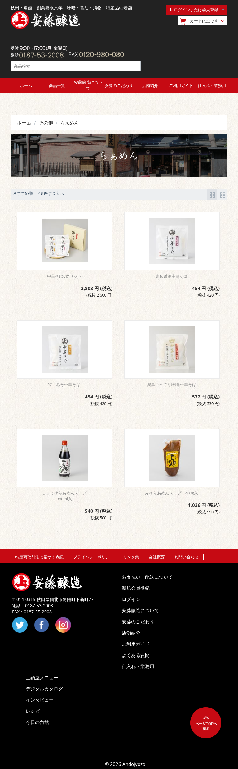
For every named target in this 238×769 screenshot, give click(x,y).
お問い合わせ (186, 557)
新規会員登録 (136, 588)
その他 (45, 122)
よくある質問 (136, 655)
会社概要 (157, 557)
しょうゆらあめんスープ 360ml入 (66, 496)
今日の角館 (37, 722)
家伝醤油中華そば (172, 276)
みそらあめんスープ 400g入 (171, 493)
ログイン (131, 599)
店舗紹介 (150, 85)
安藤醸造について (88, 85)
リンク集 (131, 557)
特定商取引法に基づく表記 (39, 557)
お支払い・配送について (147, 577)
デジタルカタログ (44, 688)
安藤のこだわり (119, 85)
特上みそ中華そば (64, 384)
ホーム (26, 85)
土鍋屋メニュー (42, 677)
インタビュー (40, 700)
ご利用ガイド (181, 85)
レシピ (33, 711)
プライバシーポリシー (93, 557)
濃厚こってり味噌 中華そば (171, 384)
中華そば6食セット (64, 276)
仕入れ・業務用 (212, 85)
